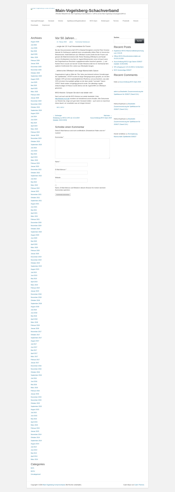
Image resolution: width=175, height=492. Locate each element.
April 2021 (34, 213)
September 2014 (36, 440)
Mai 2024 (34, 123)
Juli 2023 (34, 148)
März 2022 (34, 185)
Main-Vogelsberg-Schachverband (87, 10)
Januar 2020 (35, 253)
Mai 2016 (34, 384)
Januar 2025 (35, 98)
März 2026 (34, 57)
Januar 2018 (35, 328)
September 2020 (36, 232)
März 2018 (34, 322)
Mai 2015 (34, 419)
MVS (58, 107)
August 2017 (35, 341)
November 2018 (36, 297)
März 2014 (34, 459)
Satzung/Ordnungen (37, 21)
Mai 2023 (34, 154)
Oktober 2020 (35, 229)
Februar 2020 (35, 250)
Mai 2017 (34, 350)
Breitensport (105, 21)
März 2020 (34, 247)
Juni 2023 (34, 151)
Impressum (46, 25)
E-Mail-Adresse (60, 169)
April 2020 (34, 244)
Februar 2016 (35, 391)
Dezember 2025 (36, 66)
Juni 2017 (34, 347)
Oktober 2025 (35, 73)
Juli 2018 (34, 310)
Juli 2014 (34, 447)
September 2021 (36, 200)
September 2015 (36, 406)
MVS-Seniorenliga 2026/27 (122, 70)
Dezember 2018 (36, 294)
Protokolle (126, 21)
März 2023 (34, 160)
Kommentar (59, 137)
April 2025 (34, 88)
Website (57, 177)
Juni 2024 (34, 119)
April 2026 (34, 54)
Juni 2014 (34, 450)
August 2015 (35, 409)
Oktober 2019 (35, 263)
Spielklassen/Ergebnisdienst (76, 21)
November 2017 (36, 331)
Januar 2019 (35, 291)
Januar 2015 (35, 431)
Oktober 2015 (35, 403)
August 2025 (35, 79)
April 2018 (34, 319)
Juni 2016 (34, 381)
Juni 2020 (34, 238)
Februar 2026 (35, 60)
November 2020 (36, 225)
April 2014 (34, 456)
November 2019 (36, 260)
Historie (135, 21)
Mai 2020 (34, 241)
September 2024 (36, 110)
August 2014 (35, 444)
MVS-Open (93, 21)
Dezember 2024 (36, 101)
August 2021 (35, 204)
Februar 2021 (35, 219)
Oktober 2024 (35, 107)
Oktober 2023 (35, 141)
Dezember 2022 (36, 169)
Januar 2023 (35, 166)
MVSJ (62, 107)
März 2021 (34, 216)
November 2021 (36, 194)
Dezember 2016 (36, 366)
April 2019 (34, 282)
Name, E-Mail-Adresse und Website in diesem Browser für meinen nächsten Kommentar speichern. (80, 189)
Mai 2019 (34, 278)
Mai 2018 (34, 316)
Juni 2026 (34, 48)
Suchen (116, 37)
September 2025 (36, 76)
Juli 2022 (34, 179)
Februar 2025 (35, 95)
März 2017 (34, 356)
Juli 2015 (34, 412)
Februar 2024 (35, 132)
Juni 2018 (34, 313)
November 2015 (36, 400)
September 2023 (36, 144)
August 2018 (35, 306)
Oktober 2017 (35, 335)
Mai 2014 (34, 453)
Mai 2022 (34, 182)
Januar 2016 (35, 394)
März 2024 (34, 129)
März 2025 (34, 91)
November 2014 (36, 434)
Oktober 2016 (35, 372)
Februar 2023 (35, 163)
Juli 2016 (34, 378)
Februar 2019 (35, 288)
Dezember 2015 (36, 397)
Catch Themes (139, 485)
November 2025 (36, 70)
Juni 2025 (34, 82)
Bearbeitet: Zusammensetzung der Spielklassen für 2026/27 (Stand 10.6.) (127, 106)
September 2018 (36, 303)
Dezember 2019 (36, 257)
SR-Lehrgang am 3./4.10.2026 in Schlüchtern (129, 67)
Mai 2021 (34, 210)
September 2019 (36, 266)
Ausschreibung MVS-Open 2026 (130, 82)
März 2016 (34, 387)
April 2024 (34, 126)
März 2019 (34, 285)
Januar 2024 (35, 135)
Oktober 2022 (35, 172)
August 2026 (35, 42)
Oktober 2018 (35, 300)
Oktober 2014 (35, 437)
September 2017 (36, 338)
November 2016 (36, 369)
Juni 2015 (34, 416)
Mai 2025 (34, 85)
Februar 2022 (35, 188)
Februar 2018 (35, 325)
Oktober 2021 (35, 197)
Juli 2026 (34, 45)
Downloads (34, 25)
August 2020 (35, 235)
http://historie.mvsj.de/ (62, 98)
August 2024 (35, 113)
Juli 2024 (34, 116)
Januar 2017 (35, 363)
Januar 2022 (35, 191)
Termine (116, 21)
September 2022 (36, 176)
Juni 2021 (34, 207)
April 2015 (34, 422)
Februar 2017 (35, 359)
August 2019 (35, 269)
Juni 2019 (34, 275)
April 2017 (34, 353)
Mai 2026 (34, 51)
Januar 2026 (35, 63)
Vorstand (51, 21)
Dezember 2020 (36, 222)
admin (71, 42)
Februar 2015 (35, 428)
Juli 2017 (34, 344)
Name (57, 161)
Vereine (60, 21)
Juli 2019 (34, 272)
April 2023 (34, 157)
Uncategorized (35, 474)
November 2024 (36, 104)
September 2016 (36, 375)
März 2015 (34, 425)
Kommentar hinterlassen (82, 42)
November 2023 (36, 138)
